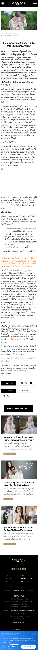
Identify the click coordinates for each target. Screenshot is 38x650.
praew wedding (26, 578)
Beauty (9, 581)
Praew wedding (13, 33)
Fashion (9, 578)
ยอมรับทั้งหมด (28, 647)
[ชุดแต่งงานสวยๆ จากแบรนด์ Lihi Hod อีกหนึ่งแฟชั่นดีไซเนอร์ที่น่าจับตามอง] (19, 515)
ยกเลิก (14, 647)
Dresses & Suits (10, 454)
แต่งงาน (6, 396)
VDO (21, 581)
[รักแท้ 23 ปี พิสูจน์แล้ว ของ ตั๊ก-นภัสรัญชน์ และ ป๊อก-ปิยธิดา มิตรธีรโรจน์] (19, 470)
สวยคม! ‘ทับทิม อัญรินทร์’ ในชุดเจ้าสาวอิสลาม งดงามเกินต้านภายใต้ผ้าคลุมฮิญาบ (18, 440)
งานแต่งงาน (24, 390)
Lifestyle (23, 575)
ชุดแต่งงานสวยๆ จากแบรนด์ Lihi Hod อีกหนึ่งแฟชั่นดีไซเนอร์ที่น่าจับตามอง (18, 528)
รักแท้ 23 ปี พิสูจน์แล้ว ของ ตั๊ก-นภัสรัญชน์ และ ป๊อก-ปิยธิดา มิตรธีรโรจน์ (19, 483)
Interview (8, 499)
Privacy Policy (19, 622)
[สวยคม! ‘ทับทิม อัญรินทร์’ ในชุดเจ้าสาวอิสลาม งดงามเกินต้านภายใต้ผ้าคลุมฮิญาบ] (19, 424)
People (8, 575)
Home (3, 33)
